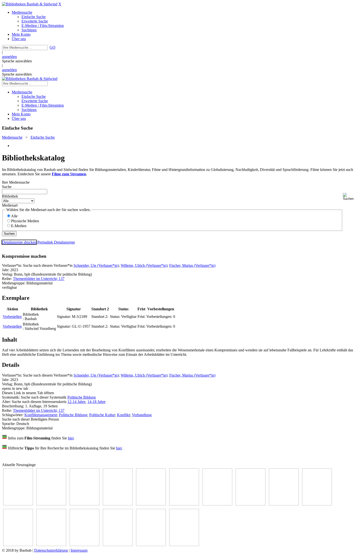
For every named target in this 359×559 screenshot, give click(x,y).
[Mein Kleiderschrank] (151, 545)
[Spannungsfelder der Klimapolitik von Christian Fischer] (51, 504)
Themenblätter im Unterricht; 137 (38, 279)
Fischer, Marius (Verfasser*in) (192, 265)
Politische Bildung (81, 397)
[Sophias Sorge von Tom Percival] (151, 504)
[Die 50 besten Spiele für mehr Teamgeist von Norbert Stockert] (317, 504)
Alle (14, 216)
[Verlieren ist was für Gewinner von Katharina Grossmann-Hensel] (184, 504)
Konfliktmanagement (40, 415)
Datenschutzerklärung (51, 550)
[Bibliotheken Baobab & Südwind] (29, 4)
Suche (6, 187)
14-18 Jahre (96, 402)
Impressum (79, 550)
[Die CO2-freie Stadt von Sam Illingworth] (84, 504)
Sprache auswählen (17, 61)
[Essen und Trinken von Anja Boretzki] (84, 545)
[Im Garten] (284, 504)
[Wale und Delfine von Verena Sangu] (118, 504)
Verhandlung (142, 415)
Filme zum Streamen (69, 174)
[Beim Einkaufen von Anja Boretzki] (184, 545)
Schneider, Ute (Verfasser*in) (96, 265)
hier (71, 438)
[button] (350, 197)
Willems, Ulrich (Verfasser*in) (144, 265)
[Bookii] (217, 504)
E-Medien (18, 226)
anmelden (9, 57)
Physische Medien (25, 221)
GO (52, 47)
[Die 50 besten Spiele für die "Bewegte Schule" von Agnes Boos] (51, 545)
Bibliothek (10, 196)
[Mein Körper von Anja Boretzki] (118, 545)
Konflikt (123, 415)
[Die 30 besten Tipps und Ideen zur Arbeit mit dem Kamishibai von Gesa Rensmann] (18, 504)
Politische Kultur (102, 415)
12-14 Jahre (76, 402)
